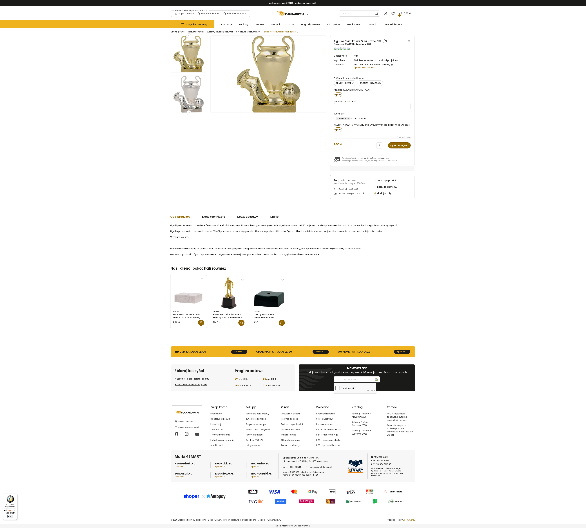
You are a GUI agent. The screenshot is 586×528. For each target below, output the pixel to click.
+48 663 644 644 (236, 13)
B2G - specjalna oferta (328, 440)
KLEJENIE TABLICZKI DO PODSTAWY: (352, 89)
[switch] (10, 516)
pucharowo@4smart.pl (351, 193)
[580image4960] (188, 55)
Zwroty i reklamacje (256, 418)
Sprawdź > (179, 466)
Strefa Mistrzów (324, 418)
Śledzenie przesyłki (220, 418)
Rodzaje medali (324, 424)
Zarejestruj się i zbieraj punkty (193, 378)
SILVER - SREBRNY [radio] (345, 83)
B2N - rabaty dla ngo (327, 434)
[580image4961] (188, 96)
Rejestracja (216, 424)
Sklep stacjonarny (290, 440)
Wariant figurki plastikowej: (349, 78)
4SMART (193, 456)
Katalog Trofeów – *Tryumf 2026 (361, 415)
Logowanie (216, 413)
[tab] (186, 217)
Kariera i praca (288, 434)
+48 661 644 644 (210, 13)
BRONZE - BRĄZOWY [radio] (370, 83)
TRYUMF (348, 44)
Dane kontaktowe (290, 429)
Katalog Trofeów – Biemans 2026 (361, 424)
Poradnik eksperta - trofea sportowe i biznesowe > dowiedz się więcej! (400, 430)
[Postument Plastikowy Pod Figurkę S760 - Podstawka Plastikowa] (228, 293)
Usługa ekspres (254, 445)
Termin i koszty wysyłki (258, 429)
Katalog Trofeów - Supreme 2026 (361, 432)
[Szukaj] (376, 13)
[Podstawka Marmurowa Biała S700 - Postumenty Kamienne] (188, 293)
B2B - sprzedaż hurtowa (328, 445)
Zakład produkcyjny (291, 445)
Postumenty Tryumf (386, 225)
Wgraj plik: (339, 113)
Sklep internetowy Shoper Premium (293, 525)
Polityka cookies (289, 418)
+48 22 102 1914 (294, 467)
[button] (196, 24)
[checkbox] (338, 94)
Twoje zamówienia (220, 434)
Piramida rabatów (325, 413)
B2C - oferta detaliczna (328, 429)
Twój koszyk (216, 429)
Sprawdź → (239, 351)
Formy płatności (254, 434)
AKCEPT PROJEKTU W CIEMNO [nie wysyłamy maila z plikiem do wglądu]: (372, 124)
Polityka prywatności (292, 424)
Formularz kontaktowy (257, 413)
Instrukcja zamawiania (222, 440)
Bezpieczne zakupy (256, 424)
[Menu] (15, 495)
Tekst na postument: (345, 101)
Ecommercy (409, 519)
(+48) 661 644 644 (348, 189)
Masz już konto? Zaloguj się (192, 384)
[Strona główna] (292, 13)
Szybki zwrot (216, 445)
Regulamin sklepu (290, 413)
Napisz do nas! (186, 13)
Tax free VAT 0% (254, 440)
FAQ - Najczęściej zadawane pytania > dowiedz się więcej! (398, 417)
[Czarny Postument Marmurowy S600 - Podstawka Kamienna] (269, 293)
